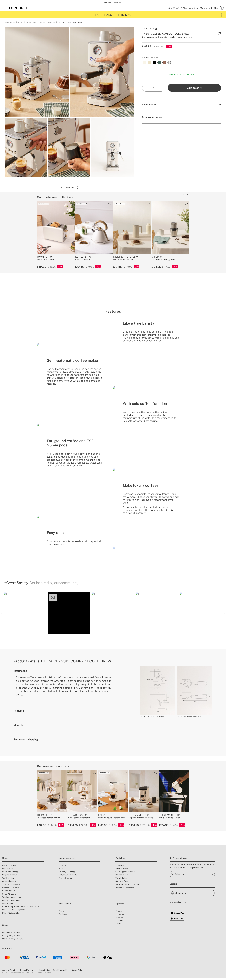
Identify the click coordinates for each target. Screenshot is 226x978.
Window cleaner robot (12, 897)
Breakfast (38, 22)
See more (69, 187)
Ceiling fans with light (11, 900)
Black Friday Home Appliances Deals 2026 (20, 907)
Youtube (119, 924)
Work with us (65, 903)
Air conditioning (9, 881)
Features (19, 710)
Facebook (119, 911)
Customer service (67, 858)
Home (8, 22)
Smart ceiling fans (10, 875)
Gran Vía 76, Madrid (11, 932)
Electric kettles (9, 865)
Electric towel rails (10, 888)
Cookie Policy (77, 970)
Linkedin (119, 921)
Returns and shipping (26, 739)
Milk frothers (8, 868)
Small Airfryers (9, 894)
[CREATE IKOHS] (19, 8)
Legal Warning (28, 970)
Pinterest (119, 917)
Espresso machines (72, 22)
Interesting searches (11, 913)
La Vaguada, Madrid (11, 936)
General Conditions (10, 970)
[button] (25, 613)
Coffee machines (52, 22)
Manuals (18, 725)
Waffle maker (8, 878)
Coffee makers (8, 891)
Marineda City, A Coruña (12, 939)
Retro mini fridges (10, 872)
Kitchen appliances (21, 22)
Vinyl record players (11, 884)
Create (5, 858)
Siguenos (119, 903)
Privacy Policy (43, 970)
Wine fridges (7, 903)
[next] (187, 195)
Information (20, 670)
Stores (5, 925)
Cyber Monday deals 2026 (13, 910)
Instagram (119, 914)
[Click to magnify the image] (157, 690)
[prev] (183, 195)
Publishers (120, 858)
